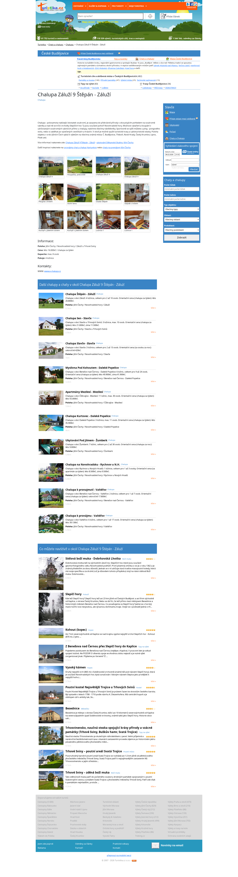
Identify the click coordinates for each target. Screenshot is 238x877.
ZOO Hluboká (101, 68)
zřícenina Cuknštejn (116, 68)
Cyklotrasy (147, 87)
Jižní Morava (108, 809)
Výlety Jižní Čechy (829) (145, 805)
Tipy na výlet (87, 83)
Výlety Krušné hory (144, 828)
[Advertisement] (96, 111)
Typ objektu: (170, 205)
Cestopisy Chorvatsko (48, 828)
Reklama (42, 848)
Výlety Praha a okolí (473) (179, 802)
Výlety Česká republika (145, 802)
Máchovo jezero (77, 802)
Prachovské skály (78, 824)
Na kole (95, 87)
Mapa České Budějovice (181, 58)
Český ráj (107, 832)
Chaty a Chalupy (177, 138)
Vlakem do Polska (46, 835)
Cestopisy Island (45, 832)
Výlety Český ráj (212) (145, 809)
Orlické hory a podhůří (113, 828)
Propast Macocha (78, 813)
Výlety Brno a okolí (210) (179, 805)
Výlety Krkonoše (142, 824)
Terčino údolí (184, 65)
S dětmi (105, 87)
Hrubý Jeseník (109, 813)
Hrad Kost (75, 817)
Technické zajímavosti (146, 80)
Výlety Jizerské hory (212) (146, 817)
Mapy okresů (88, 22)
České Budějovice (55, 53)
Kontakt (116, 848)
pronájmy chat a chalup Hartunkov (80, 147)
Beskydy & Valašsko (112, 817)
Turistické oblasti (111, 802)
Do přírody (85, 87)
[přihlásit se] (191, 4)
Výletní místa (126, 80)
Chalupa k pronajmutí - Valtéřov (85, 489)
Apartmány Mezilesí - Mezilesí (84, 392)
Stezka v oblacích (78, 828)
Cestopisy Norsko (46, 820)
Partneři (79, 848)
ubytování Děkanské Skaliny (110, 142)
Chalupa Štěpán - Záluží (80, 294)
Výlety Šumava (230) (144, 813)
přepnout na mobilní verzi (119, 855)
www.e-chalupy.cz (52, 271)
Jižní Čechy (128, 142)
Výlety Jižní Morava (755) (179, 820)
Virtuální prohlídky (176, 832)
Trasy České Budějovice (155, 83)
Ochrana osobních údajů (179, 835)
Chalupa (41, 100)
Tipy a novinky (120, 59)
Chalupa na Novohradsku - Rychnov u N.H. (92, 464)
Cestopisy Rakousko (47, 805)
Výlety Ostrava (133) (177, 813)
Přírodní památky (108, 80)
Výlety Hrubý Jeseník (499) (147, 820)
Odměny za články (83, 843)
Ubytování (174, 125)
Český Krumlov (77, 835)
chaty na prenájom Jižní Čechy (116, 147)
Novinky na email (172, 845)
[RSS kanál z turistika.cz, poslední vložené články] (134, 860)
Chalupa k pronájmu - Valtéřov (85, 515)
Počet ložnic (170, 195)
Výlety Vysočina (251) (177, 817)
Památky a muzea (86, 80)
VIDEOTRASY (170, 87)
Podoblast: (169, 225)
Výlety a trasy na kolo (178, 828)
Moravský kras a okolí (113, 824)
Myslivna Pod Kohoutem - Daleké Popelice (92, 367)
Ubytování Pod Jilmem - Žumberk (86, 440)
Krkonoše (107, 820)
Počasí (173, 131)
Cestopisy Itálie (45, 809)
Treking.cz (140, 835)
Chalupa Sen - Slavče (78, 318)
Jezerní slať (75, 805)
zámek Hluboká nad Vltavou (166, 65)
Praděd (73, 820)
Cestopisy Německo (47, 813)
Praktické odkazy (121, 843)
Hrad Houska (76, 832)
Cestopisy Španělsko (47, 817)
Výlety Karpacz (174, 824)
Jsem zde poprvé (45, 843)
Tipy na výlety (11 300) (107, 22)
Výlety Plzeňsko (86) (177, 809)
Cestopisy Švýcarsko (47, 824)
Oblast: (167, 215)
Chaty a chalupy (146, 58)
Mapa (172, 112)
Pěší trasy (158, 87)
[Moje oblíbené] (119, 53)
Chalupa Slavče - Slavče (80, 343)
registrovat (191, 7)
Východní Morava (111, 805)
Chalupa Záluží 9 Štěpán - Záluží (80, 142)
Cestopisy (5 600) (45, 802)
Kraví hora (129, 68)
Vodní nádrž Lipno (78, 809)
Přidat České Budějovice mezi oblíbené (96, 53)
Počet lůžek (169, 185)
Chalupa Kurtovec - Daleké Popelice (88, 416)
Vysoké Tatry (109, 835)
